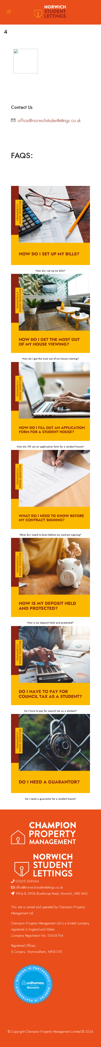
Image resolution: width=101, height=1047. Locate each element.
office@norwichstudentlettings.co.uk (49, 120)
